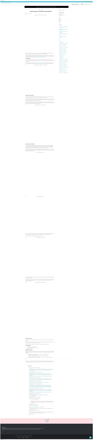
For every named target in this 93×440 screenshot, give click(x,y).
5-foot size (40, 279)
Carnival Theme (66, 47)
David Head (30, 410)
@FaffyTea (30, 377)
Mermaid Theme (66, 60)
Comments (30, 13)
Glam (63, 55)
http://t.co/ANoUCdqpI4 (46, 382)
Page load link (2, 439)
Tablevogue (29, 279)
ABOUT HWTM (47, 419)
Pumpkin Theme (61, 67)
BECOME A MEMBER (89, 1)
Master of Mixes (61, 60)
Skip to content (2, 0)
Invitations (65, 59)
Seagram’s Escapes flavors (41, 62)
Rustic (60, 68)
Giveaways (60, 55)
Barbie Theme (65, 44)
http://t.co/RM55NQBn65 (32, 395)
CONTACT (47, 422)
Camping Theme (61, 47)
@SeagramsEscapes (32, 372)
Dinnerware (60, 51)
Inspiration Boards (61, 59)
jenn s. (31, 399)
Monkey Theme (64, 63)
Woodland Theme (65, 72)
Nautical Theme (61, 64)
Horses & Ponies (61, 56)
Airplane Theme (61, 41)
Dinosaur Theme (65, 51)
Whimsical (60, 71)
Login (85, 1)
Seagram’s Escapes (35, 53)
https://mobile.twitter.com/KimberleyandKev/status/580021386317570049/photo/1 (40, 386)
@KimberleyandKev (32, 383)
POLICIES (47, 421)
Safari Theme (63, 68)
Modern (60, 63)
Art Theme (66, 43)
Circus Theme (64, 48)
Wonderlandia (61, 72)
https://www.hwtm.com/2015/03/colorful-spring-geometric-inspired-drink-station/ (40, 379)
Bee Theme (60, 45)
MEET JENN (47, 420)
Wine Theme (64, 71)
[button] (90, 4)
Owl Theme (65, 64)
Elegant (64, 52)
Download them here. (30, 348)
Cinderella (60, 48)
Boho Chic (64, 45)
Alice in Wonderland (61, 43)
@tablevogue (31, 367)
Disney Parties (61, 52)
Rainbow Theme (66, 67)
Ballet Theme (60, 44)
